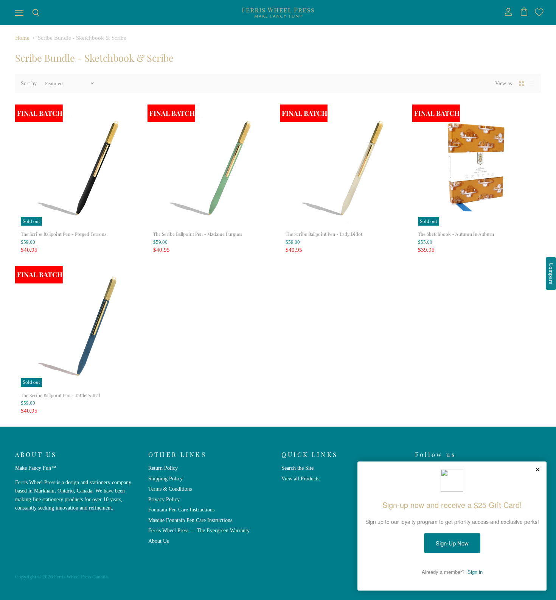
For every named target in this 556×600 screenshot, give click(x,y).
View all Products (300, 478)
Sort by (29, 83)
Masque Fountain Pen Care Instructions (190, 520)
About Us (158, 541)
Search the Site (297, 468)
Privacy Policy (164, 499)
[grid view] (521, 83)
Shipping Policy (165, 478)
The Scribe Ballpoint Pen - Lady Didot (324, 234)
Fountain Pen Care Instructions (181, 509)
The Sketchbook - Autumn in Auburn (456, 234)
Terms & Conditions (170, 489)
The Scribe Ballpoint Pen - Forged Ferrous (63, 234)
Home (22, 38)
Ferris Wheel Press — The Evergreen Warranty (199, 530)
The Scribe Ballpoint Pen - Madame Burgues (197, 234)
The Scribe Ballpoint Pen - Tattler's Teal (60, 395)
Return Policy (163, 468)
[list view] (531, 83)
